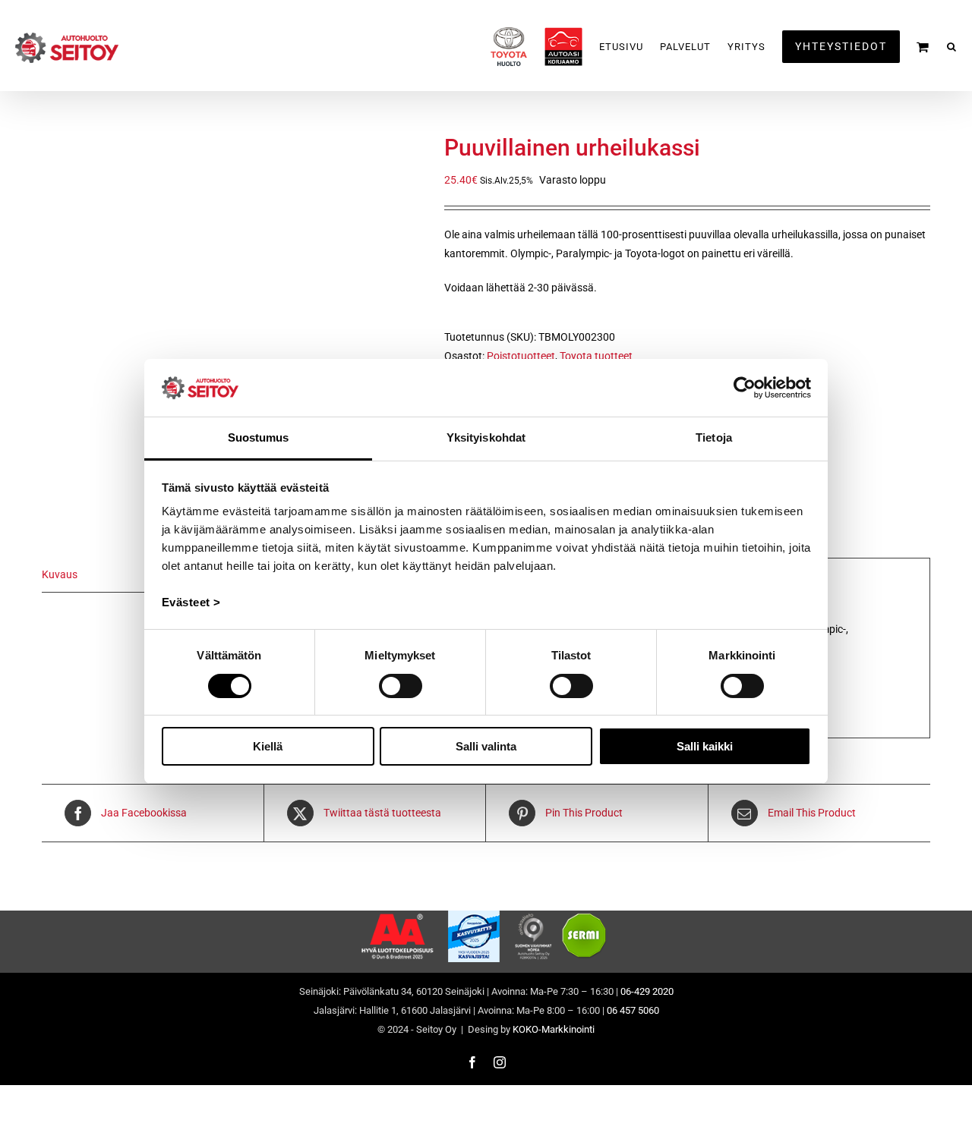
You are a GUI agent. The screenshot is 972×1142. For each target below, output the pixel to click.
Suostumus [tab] (258, 437)
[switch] (400, 686)
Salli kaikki (705, 746)
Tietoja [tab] (714, 437)
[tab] (125, 575)
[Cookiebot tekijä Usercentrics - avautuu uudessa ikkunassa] (744, 387)
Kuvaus (59, 574)
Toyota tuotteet (596, 356)
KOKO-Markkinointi (554, 1029)
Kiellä (267, 746)
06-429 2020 (647, 991)
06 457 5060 (633, 1010)
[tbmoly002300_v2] (231, 322)
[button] (952, 46)
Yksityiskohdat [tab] (486, 437)
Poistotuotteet (521, 356)
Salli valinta (486, 746)
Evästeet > (191, 602)
